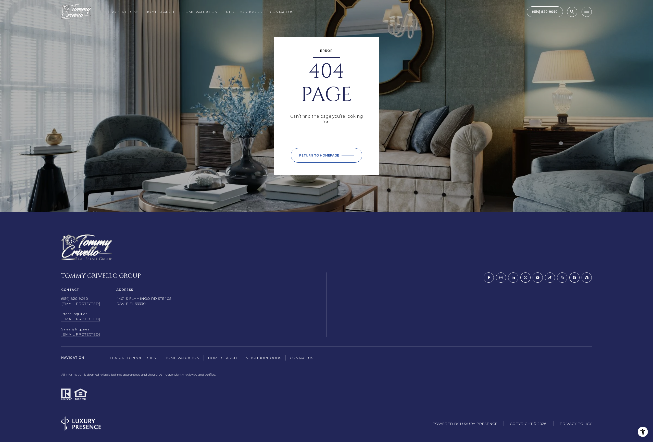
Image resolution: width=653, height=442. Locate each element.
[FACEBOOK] (489, 277)
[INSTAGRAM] (501, 277)
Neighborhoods (244, 11)
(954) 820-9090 (74, 298)
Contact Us (281, 11)
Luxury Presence (478, 423)
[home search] (572, 12)
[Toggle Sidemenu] (587, 12)
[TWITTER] (525, 277)
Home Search (159, 11)
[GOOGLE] (574, 277)
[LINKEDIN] (513, 277)
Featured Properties (133, 357)
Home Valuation (200, 11)
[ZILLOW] (587, 277)
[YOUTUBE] (538, 277)
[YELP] (562, 277)
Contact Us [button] (301, 357)
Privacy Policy (576, 423)
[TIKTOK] (550, 277)
